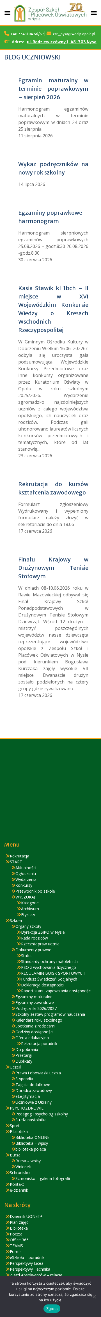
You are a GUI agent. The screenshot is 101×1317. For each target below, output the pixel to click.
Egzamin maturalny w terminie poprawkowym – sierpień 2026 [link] (53, 89)
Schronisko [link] (20, 1172)
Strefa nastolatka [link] (31, 1119)
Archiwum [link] (30, 908)
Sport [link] (15, 1125)
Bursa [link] (15, 1155)
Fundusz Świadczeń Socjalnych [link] (49, 979)
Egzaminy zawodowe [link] (34, 1002)
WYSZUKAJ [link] (25, 897)
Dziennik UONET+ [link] (26, 1216)
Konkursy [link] (23, 885)
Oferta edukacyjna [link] (32, 1037)
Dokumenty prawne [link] (33, 949)
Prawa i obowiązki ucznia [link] (38, 1072)
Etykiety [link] (28, 914)
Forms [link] (16, 1251)
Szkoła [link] (16, 920)
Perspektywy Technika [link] (30, 1269)
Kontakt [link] (17, 1184)
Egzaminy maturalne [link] (33, 996)
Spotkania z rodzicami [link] (35, 1026)
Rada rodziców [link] (34, 938)
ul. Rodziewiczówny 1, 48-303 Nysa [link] (62, 41)
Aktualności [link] (25, 867)
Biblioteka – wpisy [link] (31, 1143)
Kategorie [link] (30, 902)
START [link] (16, 861)
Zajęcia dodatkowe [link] (32, 1084)
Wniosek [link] (23, 1166)
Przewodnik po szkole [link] (35, 891)
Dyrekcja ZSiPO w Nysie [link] (43, 932)
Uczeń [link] (15, 1067)
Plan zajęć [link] (19, 1222)
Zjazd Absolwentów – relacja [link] (36, 1275)
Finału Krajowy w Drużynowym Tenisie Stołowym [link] (53, 568)
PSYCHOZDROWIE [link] (26, 1108)
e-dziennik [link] (19, 1190)
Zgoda (52, 1308)
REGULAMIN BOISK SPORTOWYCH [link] (53, 973)
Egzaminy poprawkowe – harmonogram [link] (53, 216)
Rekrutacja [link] (19, 856)
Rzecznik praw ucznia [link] (40, 943)
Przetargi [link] (23, 1055)
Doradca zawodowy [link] (33, 1090)
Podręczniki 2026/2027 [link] (36, 1008)
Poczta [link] (16, 1234)
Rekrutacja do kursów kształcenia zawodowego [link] (53, 488)
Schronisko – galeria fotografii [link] (42, 1178)
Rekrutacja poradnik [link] (39, 1043)
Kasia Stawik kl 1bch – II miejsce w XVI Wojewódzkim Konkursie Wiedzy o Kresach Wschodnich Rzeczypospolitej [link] (53, 309)
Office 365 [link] (19, 1239)
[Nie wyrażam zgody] (94, 1296)
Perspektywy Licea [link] (26, 1263)
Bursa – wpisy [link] (28, 1160)
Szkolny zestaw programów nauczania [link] (50, 1014)
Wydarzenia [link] (25, 879)
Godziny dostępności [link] (34, 1031)
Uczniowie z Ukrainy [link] (33, 1102)
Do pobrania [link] (26, 1049)
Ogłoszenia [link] (25, 873)
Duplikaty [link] (23, 1061)
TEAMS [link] (16, 1245)
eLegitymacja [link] (27, 1096)
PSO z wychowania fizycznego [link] (48, 967)
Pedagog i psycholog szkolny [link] (41, 1114)
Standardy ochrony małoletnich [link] (49, 961)
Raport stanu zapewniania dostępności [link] (56, 990)
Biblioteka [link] (19, 1131)
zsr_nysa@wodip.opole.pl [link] (74, 34)
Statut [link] (26, 955)
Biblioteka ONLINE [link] (32, 1137)
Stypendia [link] (24, 1078)
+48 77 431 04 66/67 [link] (27, 34)
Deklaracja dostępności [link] (42, 985)
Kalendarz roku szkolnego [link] (38, 1020)
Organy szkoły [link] (28, 926)
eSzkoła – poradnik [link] (27, 1257)
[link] (50, 22)
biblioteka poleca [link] (30, 1149)
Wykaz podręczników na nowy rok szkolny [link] (53, 168)
